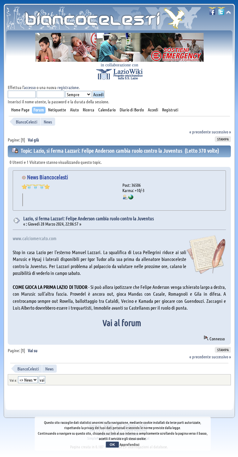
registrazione (68, 87)
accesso (30, 87)
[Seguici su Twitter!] (221, 13)
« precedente (200, 131)
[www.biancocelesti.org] (130, 197)
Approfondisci (129, 444)
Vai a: (13, 380)
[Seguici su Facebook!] (212, 13)
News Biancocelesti (47, 177)
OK (112, 444)
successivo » (221, 131)
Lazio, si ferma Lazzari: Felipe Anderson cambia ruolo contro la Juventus (88, 218)
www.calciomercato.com (34, 238)
